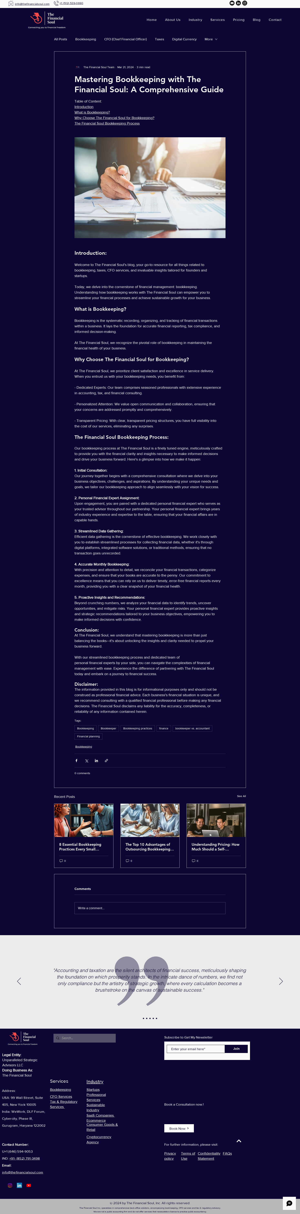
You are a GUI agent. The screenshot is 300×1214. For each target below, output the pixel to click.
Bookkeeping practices (137, 728)
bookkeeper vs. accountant (192, 728)
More (209, 39)
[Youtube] (232, 3)
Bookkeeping (85, 39)
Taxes (159, 39)
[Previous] (19, 981)
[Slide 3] (150, 1018)
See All (241, 796)
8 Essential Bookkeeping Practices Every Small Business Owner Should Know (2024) (80, 846)
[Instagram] (244, 3)
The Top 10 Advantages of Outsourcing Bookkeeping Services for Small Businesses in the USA (148, 846)
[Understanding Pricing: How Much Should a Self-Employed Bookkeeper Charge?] (216, 820)
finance (163, 728)
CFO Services (61, 1097)
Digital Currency (184, 39)
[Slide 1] (143, 1018)
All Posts (60, 39)
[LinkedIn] (238, 3)
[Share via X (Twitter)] (86, 760)
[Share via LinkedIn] (96, 760)
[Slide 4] (153, 1018)
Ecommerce (96, 1120)
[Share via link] (106, 760)
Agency (93, 1142)
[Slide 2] (146, 1018)
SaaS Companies (101, 1115)
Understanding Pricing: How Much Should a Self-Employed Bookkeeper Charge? (215, 846)
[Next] (281, 981)
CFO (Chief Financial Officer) (125, 39)
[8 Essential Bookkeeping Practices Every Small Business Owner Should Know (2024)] (83, 820)
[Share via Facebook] (76, 760)
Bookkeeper (108, 728)
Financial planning (88, 736)
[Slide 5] (156, 1018)
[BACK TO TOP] (238, 1141)
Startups (93, 1090)
